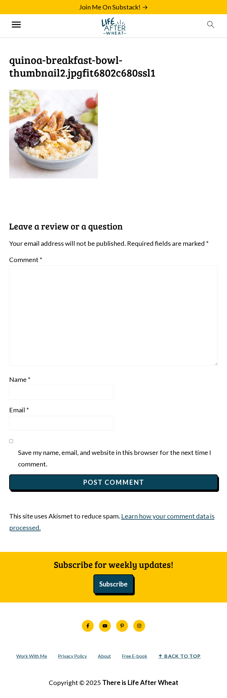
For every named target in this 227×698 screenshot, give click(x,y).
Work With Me (31, 656)
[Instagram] (139, 626)
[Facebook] (88, 626)
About (104, 656)
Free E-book (134, 656)
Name (19, 379)
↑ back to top (179, 656)
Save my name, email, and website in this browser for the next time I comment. (114, 458)
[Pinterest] (122, 626)
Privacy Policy (72, 656)
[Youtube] (105, 626)
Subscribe (113, 584)
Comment (25, 260)
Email (19, 410)
